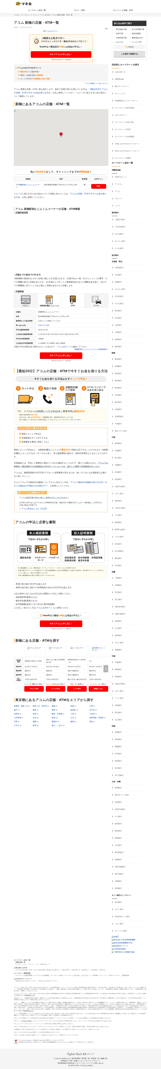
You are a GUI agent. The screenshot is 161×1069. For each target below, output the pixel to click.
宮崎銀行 (118, 859)
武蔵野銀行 (119, 416)
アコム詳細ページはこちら (95, 83)
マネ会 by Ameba (26, 1021)
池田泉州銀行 (119, 606)
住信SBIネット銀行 (122, 916)
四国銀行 (118, 732)
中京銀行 (118, 565)
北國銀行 (118, 465)
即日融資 (95, 975)
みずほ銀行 (119, 234)
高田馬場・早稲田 (96, 718)
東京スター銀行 (120, 431)
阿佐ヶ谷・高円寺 (40, 706)
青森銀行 (118, 282)
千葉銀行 (118, 424)
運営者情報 (76, 1058)
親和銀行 (118, 823)
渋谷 (35, 718)
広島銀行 (118, 705)
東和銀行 (118, 380)
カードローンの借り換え (124, 122)
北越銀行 (118, 450)
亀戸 (16, 710)
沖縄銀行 (118, 881)
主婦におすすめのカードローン (127, 144)
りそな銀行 (119, 248)
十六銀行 (118, 515)
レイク (117, 205)
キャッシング (119, 93)
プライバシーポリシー (92, 1061)
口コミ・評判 (79, 10)
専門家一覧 (85, 1058)
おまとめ (119, 42)
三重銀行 (118, 578)
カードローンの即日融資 (124, 108)
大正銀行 (118, 628)
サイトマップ (87, 1063)
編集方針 (104, 1058)
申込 (98, 186)
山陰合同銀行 (119, 684)
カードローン (25, 15)
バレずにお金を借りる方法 (23, 970)
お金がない (102, 970)
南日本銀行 (119, 874)
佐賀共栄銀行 (119, 809)
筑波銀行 (118, 373)
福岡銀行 (118, 788)
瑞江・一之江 (57, 725)
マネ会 (16, 15)
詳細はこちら (98, 689)
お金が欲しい (85, 970)
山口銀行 (118, 720)
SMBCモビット (120, 177)
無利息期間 (136, 33)
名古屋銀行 (119, 551)
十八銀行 (118, 816)
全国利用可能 (121, 38)
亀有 (35, 710)
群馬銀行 (118, 388)
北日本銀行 (119, 296)
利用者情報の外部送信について (69, 1063)
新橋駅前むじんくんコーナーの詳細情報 (90, 349)
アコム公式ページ (64, 347)
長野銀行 (118, 501)
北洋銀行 (118, 275)
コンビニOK (136, 42)
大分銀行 (118, 845)
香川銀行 (118, 768)
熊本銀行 (118, 831)
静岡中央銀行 (119, 529)
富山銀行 (118, 458)
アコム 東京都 (44, 15)
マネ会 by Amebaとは (62, 1058)
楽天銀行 (118, 902)
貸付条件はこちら (30, 995)
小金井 (92, 714)
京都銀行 (118, 585)
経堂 (35, 714)
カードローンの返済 (122, 129)
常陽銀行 (118, 366)
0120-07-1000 (43, 325)
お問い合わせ (98, 1063)
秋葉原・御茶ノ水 (21, 706)
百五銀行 (118, 592)
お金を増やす (66, 970)
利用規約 (64, 1061)
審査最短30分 (137, 38)
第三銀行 (118, 599)
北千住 (92, 710)
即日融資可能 (121, 29)
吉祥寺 (17, 714)
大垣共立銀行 (119, 508)
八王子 (17, 725)
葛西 (35, 721)
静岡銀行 (118, 522)
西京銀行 (118, 712)
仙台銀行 (118, 318)
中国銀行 (118, 662)
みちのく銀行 (119, 289)
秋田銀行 (118, 311)
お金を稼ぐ (94, 970)
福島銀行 (118, 339)
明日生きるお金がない (53, 970)
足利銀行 (118, 395)
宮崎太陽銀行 (119, 867)
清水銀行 (118, 544)
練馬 (72, 721)
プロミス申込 (34, 689)
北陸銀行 (118, 472)
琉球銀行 (118, 888)
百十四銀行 (119, 775)
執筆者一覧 (95, 1058)
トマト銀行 (119, 698)
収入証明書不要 (138, 29)
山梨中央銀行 (119, 486)
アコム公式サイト (45, 608)
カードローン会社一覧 (37, 10)
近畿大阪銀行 (119, 614)
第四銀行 (118, 443)
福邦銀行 (118, 635)
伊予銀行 (118, 754)
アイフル (118, 184)
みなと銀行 (119, 642)
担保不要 (119, 33)
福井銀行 (118, 479)
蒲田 (54, 710)
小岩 (72, 714)
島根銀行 (118, 669)
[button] (61, 135)
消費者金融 (119, 79)
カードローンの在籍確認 (124, 136)
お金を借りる (119, 72)
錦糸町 (73, 710)
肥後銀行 (118, 838)
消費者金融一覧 (20, 962)
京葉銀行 (118, 409)
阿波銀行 (118, 761)
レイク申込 (77, 689)
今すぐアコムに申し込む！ (61, 54)
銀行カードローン (121, 86)
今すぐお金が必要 (39, 970)
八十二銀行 (119, 493)
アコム (35, 15)
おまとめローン (120, 115)
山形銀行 (118, 325)
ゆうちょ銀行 (119, 241)
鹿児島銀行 (119, 852)
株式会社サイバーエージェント (59, 1042)
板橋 (54, 706)
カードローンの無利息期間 (23, 975)
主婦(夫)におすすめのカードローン (26, 981)
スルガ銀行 (119, 537)
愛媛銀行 (118, 746)
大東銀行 (118, 332)
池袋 (72, 706)
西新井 (54, 721)
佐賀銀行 (118, 802)
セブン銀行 (119, 909)
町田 (35, 725)
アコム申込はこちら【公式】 (35, 508)
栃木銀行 (118, 402)
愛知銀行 (118, 558)
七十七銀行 (119, 303)
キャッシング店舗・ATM (123, 10)
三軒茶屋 (17, 718)
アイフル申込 (55, 689)
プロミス (118, 198)
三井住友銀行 (119, 227)
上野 (91, 706)
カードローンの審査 (122, 158)
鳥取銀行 (118, 676)
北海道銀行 (119, 267)
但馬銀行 (118, 621)
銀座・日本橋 (57, 714)
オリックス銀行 (120, 931)
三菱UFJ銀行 (119, 219)
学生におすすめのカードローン (127, 151)
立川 (72, 718)
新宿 (54, 718)
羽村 (91, 721)
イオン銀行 (119, 924)
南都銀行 (118, 650)
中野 (16, 721)
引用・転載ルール (75, 1061)
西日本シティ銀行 (121, 795)
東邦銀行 (118, 346)
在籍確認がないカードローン (126, 100)
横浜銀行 (118, 359)
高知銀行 (118, 739)
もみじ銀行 (119, 691)
